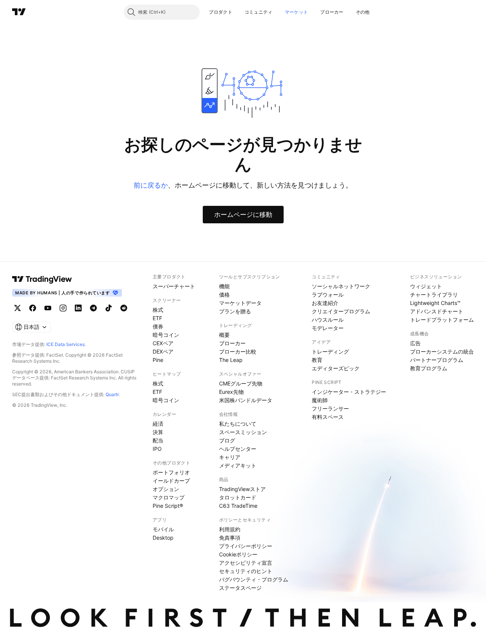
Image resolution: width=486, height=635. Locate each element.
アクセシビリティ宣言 (245, 562)
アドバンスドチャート (436, 311)
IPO (157, 448)
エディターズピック (336, 368)
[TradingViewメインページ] (42, 279)
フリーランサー (330, 408)
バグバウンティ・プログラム (253, 579)
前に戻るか (151, 185)
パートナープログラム (436, 360)
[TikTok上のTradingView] (108, 308)
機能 (224, 286)
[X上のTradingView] (17, 308)
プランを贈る (235, 311)
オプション (166, 489)
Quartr (112, 394)
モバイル (163, 529)
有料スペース (328, 417)
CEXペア (163, 343)
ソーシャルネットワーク (341, 286)
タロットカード (237, 497)
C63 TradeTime (238, 505)
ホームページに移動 (243, 214)
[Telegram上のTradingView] (93, 308)
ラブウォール (328, 294)
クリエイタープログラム (341, 311)
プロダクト (220, 12)
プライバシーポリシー (245, 546)
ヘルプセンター (237, 448)
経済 (158, 423)
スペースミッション (243, 432)
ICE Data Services (65, 344)
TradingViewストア (242, 489)
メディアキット (237, 465)
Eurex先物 (231, 392)
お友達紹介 (325, 303)
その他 (363, 12)
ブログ (227, 440)
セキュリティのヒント (245, 571)
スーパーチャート (174, 286)
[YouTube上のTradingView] (48, 308)
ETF (157, 318)
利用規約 (229, 529)
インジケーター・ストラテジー (349, 392)
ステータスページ (240, 587)
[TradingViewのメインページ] (19, 12)
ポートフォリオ (171, 472)
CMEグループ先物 (240, 383)
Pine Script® (168, 505)
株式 (158, 309)
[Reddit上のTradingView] (123, 308)
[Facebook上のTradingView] (32, 308)
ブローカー (332, 12)
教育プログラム (428, 368)
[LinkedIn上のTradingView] (78, 308)
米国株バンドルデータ (245, 400)
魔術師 (320, 400)
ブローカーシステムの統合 (442, 351)
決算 (158, 432)
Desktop (163, 537)
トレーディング (330, 351)
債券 (158, 326)
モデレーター (328, 328)
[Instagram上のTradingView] (63, 308)
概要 (224, 335)
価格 (224, 294)
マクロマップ (169, 497)
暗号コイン (166, 335)
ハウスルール (328, 319)
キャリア (229, 457)
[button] (238, 12)
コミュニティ (259, 12)
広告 (415, 343)
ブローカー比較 (237, 351)
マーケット (296, 12)
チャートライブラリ (434, 294)
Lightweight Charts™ (435, 303)
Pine (158, 360)
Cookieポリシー (238, 554)
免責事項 (229, 537)
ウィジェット (426, 286)
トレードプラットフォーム (442, 319)
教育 (317, 360)
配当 (158, 440)
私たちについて (237, 423)
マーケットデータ (240, 303)
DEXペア (163, 351)
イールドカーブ (171, 480)
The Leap (231, 360)
